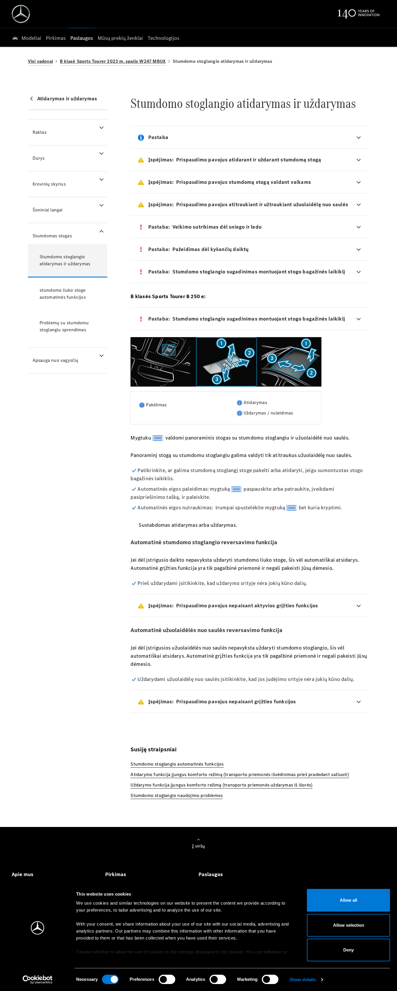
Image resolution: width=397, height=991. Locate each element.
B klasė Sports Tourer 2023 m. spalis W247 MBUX (113, 61)
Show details (302, 979)
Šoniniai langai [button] (48, 210)
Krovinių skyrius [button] (49, 184)
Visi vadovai (40, 61)
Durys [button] (39, 158)
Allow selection (348, 925)
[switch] (167, 979)
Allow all (348, 900)
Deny (348, 949)
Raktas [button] (40, 132)
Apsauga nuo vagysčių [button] (55, 360)
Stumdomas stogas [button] (52, 236)
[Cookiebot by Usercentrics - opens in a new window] (37, 979)
